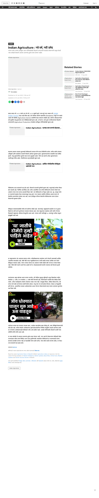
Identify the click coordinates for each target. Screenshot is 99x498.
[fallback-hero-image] (69, 73)
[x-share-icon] (12, 102)
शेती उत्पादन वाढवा (12, 7)
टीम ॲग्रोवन (14, 92)
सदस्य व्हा (15, 347)
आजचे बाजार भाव (83, 7)
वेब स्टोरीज (63, 7)
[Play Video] (35, 234)
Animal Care (54, 355)
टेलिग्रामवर (33, 361)
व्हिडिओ (74, 7)
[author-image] (9, 92)
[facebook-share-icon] (15, 102)
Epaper (45, 7)
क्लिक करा (37, 350)
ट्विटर (24, 361)
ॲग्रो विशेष (22, 7)
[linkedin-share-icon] (18, 102)
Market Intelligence (28, 355)
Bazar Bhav (47, 355)
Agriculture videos (43, 354)
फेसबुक (20, 361)
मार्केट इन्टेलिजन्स (31, 7)
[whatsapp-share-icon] (9, 102)
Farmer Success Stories (22, 357)
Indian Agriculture (14, 368)
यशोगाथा (57, 7)
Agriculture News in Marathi (24, 354)
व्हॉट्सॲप (41, 361)
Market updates (39, 355)
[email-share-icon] (21, 102)
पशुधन (51, 7)
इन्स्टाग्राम (28, 361)
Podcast (85, 3)
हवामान (39, 7)
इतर (70, 7)
